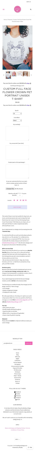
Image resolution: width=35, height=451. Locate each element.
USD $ (16, 439)
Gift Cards (17, 357)
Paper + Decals (17, 376)
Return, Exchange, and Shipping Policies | (15, 428)
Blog (17, 355)
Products (10, 19)
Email (18, 399)
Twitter (18, 394)
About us (17, 381)
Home (5, 19)
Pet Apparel (17, 364)
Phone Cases (17, 374)
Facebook (18, 392)
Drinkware (17, 372)
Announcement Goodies (17, 366)
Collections (17, 360)
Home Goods (17, 378)
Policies (17, 383)
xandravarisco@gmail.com (23, 300)
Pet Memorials (17, 370)
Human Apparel (17, 362)
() (29, 2)
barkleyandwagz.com (17, 86)
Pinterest (18, 396)
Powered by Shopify (17, 447)
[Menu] (4, 9)
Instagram (18, 397)
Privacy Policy (20, 430)
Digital (17, 359)
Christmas (17, 379)
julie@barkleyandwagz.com (9, 243)
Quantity (14, 195)
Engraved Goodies (17, 368)
